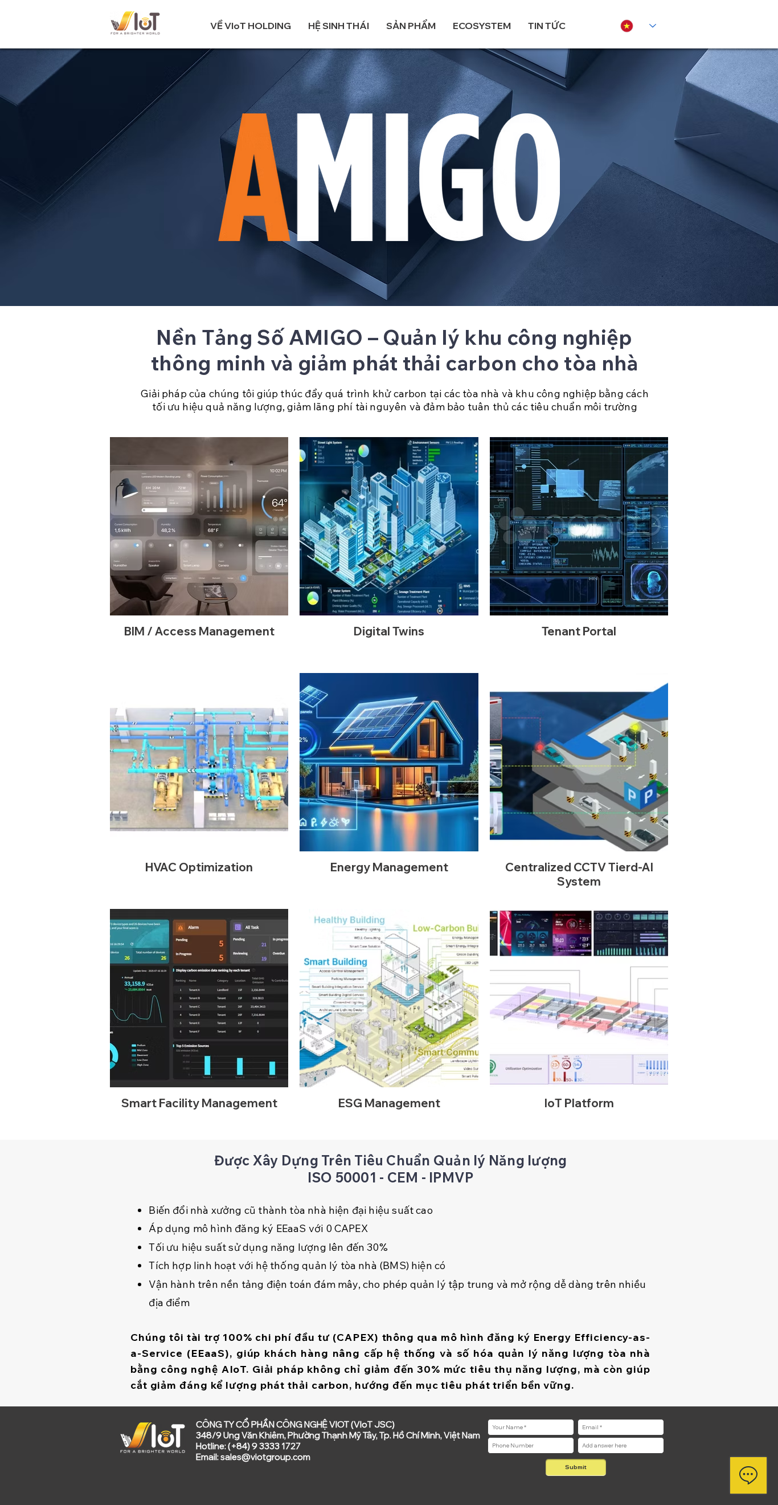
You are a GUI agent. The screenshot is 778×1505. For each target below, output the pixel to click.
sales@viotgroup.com (265, 1456)
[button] (251, 25)
